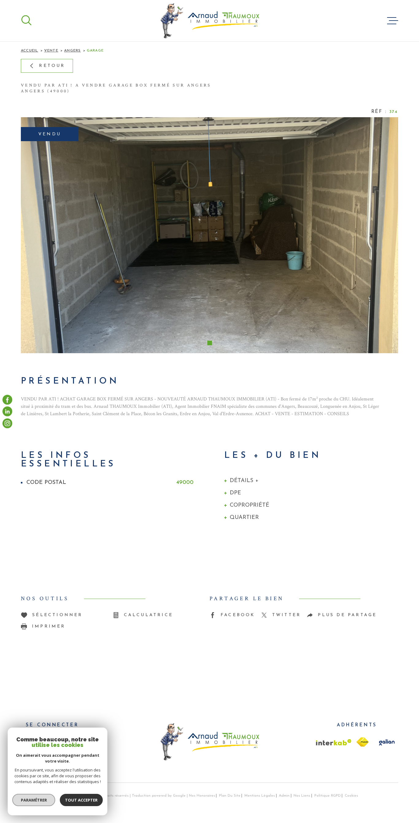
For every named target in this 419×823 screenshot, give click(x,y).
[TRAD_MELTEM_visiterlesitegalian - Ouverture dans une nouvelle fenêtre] (386, 742)
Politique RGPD (327, 796)
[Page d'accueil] (209, 20)
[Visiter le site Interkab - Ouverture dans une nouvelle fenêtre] (334, 742)
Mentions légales (259, 796)
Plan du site (229, 796)
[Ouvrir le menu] (392, 20)
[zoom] (209, 235)
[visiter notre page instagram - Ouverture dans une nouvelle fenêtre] (7, 423)
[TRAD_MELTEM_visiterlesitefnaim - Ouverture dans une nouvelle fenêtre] (362, 742)
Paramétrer (34, 800)
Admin (284, 796)
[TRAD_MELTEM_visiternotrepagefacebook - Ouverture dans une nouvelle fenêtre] (7, 400)
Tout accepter (81, 800)
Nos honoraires (202, 796)
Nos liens (302, 796)
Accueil (29, 50)
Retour (52, 66)
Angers (72, 50)
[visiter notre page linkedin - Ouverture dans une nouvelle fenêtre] (7, 411)
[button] (209, 343)
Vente (51, 50)
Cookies (351, 796)
